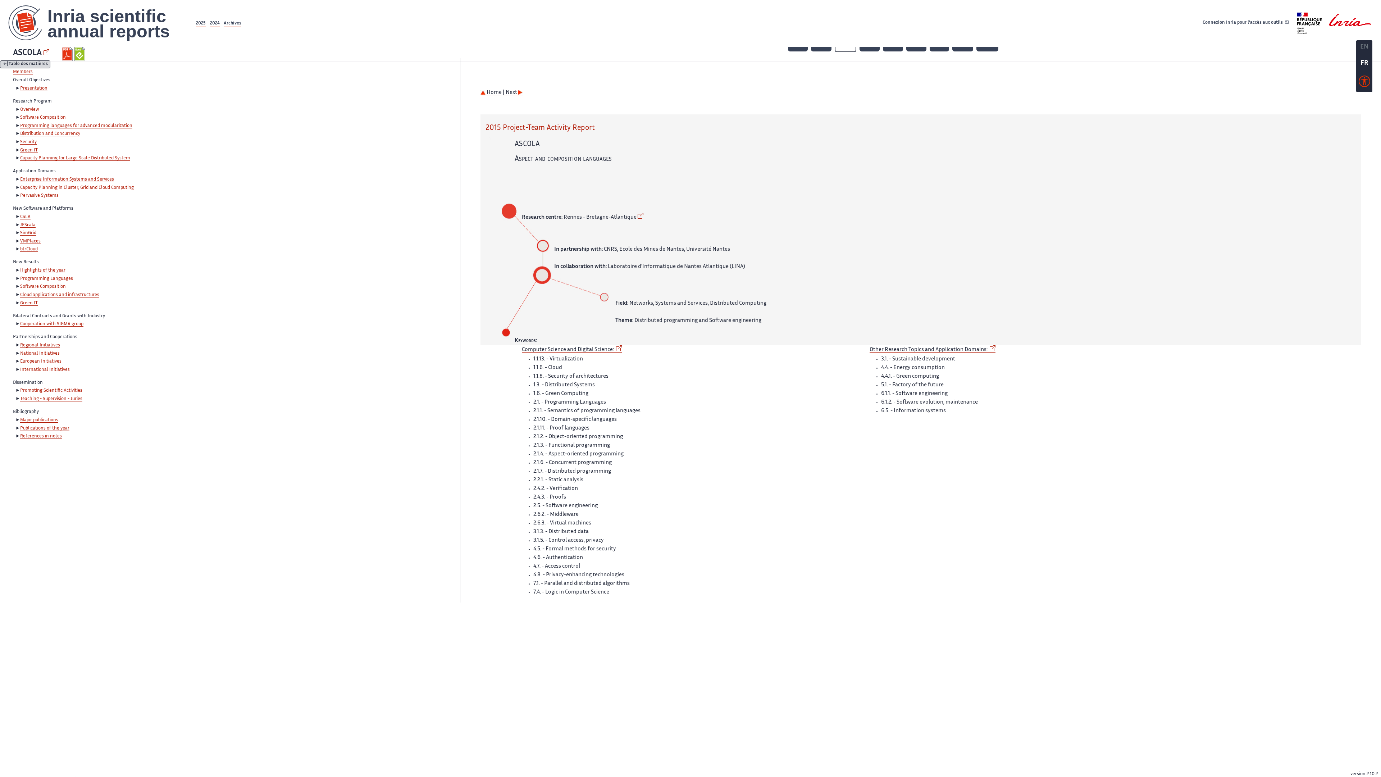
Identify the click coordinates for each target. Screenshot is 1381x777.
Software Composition (43, 117)
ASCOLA (27, 53)
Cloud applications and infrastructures (59, 295)
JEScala (28, 225)
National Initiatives (40, 353)
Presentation (33, 88)
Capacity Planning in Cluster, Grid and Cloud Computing (77, 188)
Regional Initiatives (40, 345)
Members (23, 72)
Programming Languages (46, 279)
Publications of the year (44, 428)
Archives (232, 24)
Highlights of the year (42, 270)
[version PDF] (68, 54)
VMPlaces (30, 241)
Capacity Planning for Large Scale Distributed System (75, 158)
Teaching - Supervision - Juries (51, 399)
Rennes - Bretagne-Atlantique (600, 217)
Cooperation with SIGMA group (51, 324)
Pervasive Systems (39, 196)
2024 (215, 24)
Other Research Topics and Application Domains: (929, 349)
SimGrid (28, 233)
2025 (201, 24)
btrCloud (29, 249)
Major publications (39, 420)
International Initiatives (45, 370)
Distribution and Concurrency (50, 134)
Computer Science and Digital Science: (568, 349)
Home (494, 92)
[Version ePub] (80, 54)
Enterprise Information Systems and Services (67, 179)
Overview (29, 110)
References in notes (41, 436)
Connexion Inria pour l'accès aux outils (1243, 23)
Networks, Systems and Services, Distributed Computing (697, 303)
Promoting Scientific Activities (51, 390)
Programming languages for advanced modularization (76, 126)
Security (28, 142)
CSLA (25, 217)
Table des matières (28, 65)
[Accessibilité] (1364, 83)
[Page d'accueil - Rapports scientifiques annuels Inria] (97, 23)
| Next (510, 92)
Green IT (29, 150)
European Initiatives (40, 361)
